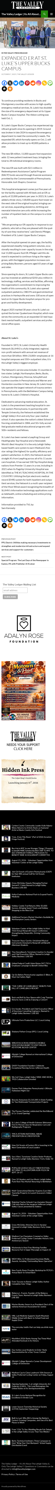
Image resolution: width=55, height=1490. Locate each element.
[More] (10, 88)
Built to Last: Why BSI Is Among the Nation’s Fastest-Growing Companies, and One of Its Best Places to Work (32, 1420)
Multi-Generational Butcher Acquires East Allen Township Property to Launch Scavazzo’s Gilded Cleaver (32, 1193)
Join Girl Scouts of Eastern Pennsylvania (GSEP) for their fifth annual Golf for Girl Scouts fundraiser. (32, 874)
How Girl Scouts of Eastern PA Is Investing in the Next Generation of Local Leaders (32, 1146)
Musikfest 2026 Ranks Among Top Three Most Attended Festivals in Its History (31, 1339)
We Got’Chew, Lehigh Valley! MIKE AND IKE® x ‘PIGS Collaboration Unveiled (32, 1078)
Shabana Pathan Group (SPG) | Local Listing (30, 1032)
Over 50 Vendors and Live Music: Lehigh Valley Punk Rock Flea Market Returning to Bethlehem (32, 1180)
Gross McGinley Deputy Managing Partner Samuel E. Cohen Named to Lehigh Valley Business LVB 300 (30, 885)
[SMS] (50, 83)
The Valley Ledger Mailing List (19, 584)
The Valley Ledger (25, 74)
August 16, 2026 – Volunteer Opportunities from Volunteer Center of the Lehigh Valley (32, 1214)
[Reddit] (32, 83)
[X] (10, 83)
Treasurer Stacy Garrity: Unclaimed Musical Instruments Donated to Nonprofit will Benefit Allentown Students (31, 943)
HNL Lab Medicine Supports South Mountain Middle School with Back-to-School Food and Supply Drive (30, 1318)
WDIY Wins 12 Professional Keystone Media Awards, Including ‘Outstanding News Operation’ (32, 1260)
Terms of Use (22, 1474)
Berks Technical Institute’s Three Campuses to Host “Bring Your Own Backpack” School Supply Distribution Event (31, 1443)
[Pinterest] (27, 83)
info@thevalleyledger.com (23, 1469)
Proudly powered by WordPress (13, 1486)
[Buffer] (4, 88)
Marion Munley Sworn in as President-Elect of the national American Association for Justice (32, 1305)
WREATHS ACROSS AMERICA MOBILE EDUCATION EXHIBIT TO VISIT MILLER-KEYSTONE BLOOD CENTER (29, 1045)
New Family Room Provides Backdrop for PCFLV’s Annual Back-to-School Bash (32, 1271)
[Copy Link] (44, 83)
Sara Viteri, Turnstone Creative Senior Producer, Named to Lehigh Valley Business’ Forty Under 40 (32, 1158)
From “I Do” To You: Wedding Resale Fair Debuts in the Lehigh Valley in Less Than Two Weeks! (32, 1430)
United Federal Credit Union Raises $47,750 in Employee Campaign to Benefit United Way (31, 964)
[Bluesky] (15, 83)
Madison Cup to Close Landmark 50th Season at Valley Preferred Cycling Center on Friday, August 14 (32, 1375)
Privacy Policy (8, 1474)
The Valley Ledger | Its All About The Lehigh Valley (21, 14)
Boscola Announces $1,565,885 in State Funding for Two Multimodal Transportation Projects (32, 1101)
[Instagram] (38, 83)
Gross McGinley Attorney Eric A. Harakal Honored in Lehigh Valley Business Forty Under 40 (31, 1227)
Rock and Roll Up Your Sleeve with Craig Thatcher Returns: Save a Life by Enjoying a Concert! (32, 998)
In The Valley (7, 53)
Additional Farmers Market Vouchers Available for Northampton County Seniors (33, 918)
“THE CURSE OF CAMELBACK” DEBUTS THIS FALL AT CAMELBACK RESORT (31, 987)
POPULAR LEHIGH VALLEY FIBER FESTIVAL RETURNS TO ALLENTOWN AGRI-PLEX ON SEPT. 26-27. (31, 1170)
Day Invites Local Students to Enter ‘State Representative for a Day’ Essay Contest (29, 1351)
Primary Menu (51, 14)
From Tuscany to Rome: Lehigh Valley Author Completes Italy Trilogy (30, 1283)
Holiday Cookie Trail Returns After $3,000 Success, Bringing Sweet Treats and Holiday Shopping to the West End (30, 908)
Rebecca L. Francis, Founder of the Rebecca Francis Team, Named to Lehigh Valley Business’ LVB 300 (32, 1295)
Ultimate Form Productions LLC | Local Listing (31, 1020)
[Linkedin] (21, 83)
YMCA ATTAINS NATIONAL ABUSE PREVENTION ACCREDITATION (27, 1135)
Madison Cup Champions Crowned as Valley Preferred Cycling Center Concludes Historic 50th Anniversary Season (32, 1238)
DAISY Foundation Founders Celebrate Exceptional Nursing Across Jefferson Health (30, 1067)
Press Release (21, 53)
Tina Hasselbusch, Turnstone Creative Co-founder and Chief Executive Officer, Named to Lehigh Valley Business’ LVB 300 (33, 954)
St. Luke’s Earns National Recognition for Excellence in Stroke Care (29, 1396)
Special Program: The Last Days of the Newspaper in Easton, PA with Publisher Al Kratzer (25, 560)
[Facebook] (4, 83)
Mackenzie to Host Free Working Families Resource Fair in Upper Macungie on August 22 (31, 1249)
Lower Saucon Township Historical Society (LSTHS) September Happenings (29, 1408)
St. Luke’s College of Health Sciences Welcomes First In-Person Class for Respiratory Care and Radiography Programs (31, 1124)
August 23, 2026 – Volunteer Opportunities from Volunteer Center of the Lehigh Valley (32, 861)
